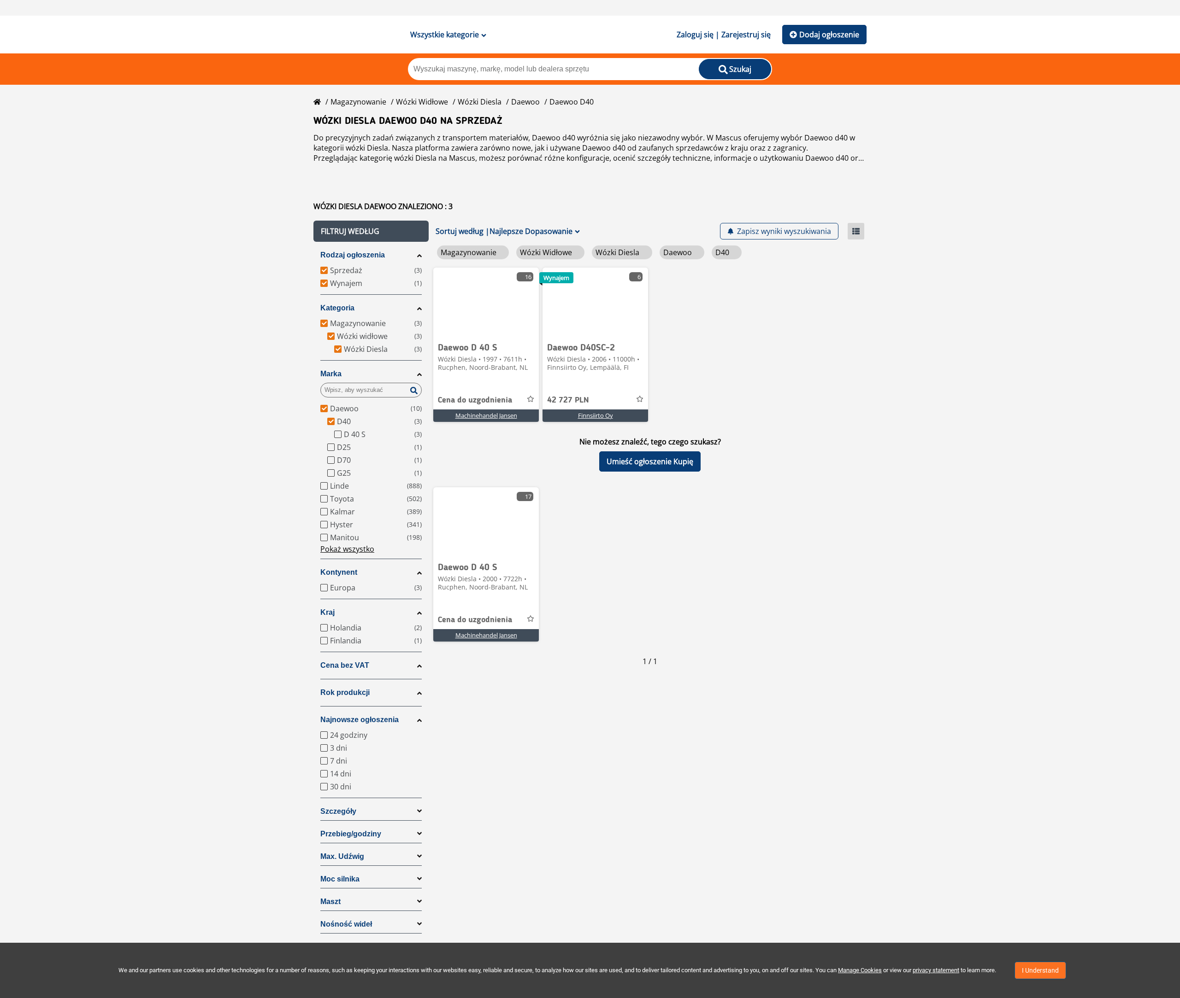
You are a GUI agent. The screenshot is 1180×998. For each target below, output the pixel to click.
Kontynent (338, 572)
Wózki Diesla (480, 102)
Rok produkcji (345, 692)
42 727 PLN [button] (568, 400)
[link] (486, 302)
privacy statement (936, 970)
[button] (371, 231)
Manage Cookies (860, 970)
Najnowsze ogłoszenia (359, 720)
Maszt (330, 901)
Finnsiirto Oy (595, 415)
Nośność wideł (346, 924)
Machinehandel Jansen (486, 415)
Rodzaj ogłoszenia (352, 255)
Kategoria (337, 308)
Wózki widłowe (422, 102)
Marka (331, 374)
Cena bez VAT (344, 665)
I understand (1040, 970)
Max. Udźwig (342, 856)
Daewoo (525, 102)
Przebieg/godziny (350, 834)
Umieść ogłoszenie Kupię (650, 461)
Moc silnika (340, 879)
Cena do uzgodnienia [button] (475, 400)
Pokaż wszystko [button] (347, 549)
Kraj (327, 612)
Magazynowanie (358, 102)
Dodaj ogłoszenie (829, 34)
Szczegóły (338, 811)
